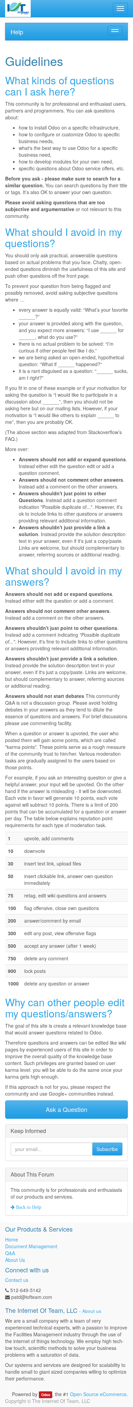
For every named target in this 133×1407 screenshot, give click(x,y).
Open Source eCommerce (98, 1394)
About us (91, 1311)
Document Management (31, 1246)
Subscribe (107, 1149)
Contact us (16, 1279)
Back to (28, 1207)
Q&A (10, 1253)
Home (11, 1239)
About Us (15, 1259)
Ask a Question (66, 1109)
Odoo (45, 1394)
